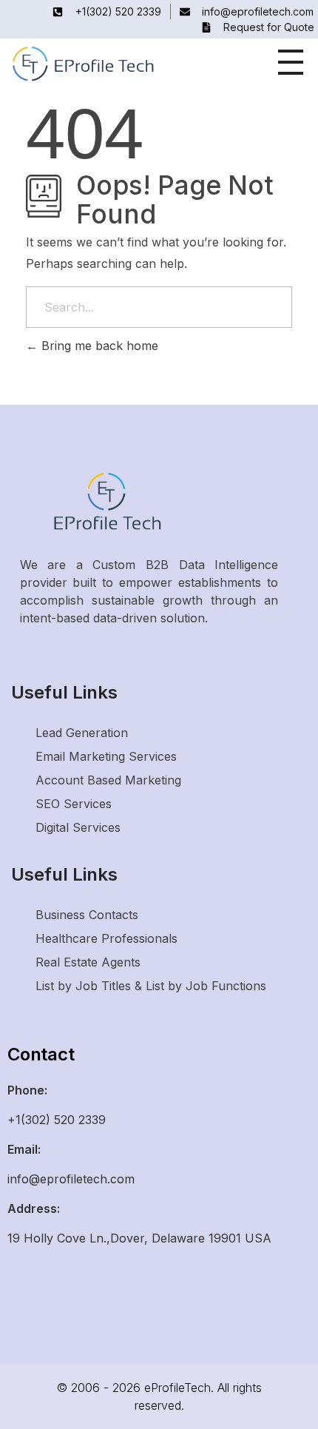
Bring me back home (98, 345)
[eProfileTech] (119, 64)
